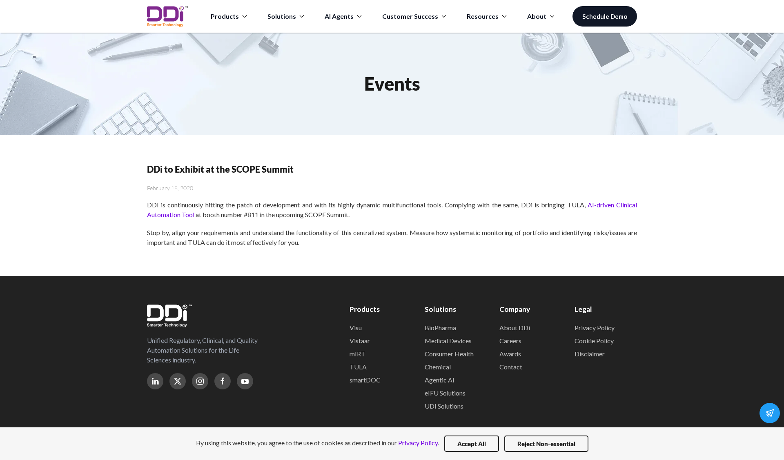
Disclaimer (590, 354)
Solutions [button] (281, 16)
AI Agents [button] (339, 16)
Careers (510, 340)
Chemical (438, 367)
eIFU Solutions (445, 393)
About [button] (536, 16)
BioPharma (440, 327)
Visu (356, 327)
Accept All (471, 443)
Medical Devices (448, 340)
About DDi (514, 327)
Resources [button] (483, 16)
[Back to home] (167, 16)
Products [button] (225, 16)
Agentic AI (439, 380)
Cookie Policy (594, 340)
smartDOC (365, 380)
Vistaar (360, 340)
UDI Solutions (444, 406)
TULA (358, 367)
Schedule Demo (604, 16)
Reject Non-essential (546, 443)
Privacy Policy (595, 327)
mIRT (357, 354)
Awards (510, 354)
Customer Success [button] (410, 16)
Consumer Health (449, 354)
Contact (510, 367)
